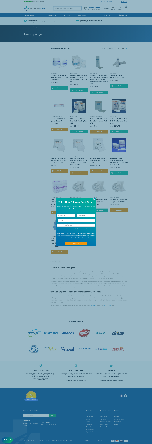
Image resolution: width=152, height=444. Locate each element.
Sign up (76, 244)
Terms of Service (86, 237)
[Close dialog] (94, 199)
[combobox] (59, 225)
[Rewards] (7, 440)
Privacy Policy (78, 237)
